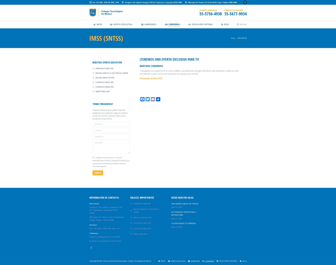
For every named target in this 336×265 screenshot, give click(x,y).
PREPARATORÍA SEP (105, 68)
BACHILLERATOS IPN (105, 77)
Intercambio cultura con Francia (184, 203)
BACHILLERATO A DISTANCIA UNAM (112, 73)
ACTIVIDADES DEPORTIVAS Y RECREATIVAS (183, 213)
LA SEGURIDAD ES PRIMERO (183, 223)
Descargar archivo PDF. (151, 78)
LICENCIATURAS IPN (105, 87)
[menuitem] (97, 24)
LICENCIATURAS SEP (105, 82)
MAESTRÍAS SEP (103, 91)
